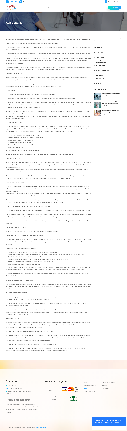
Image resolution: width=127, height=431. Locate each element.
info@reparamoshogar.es (16, 388)
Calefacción (99, 52)
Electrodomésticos (101, 62)
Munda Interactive (41, 427)
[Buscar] (119, 39)
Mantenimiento (100, 75)
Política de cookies (90, 385)
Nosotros (29, 8)
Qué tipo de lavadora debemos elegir (111, 93)
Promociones (60, 8)
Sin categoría (100, 83)
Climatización (100, 57)
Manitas (98, 73)
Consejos (98, 60)
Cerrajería (99, 55)
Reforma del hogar (101, 80)
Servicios (40, 8)
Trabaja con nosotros (18, 399)
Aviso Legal (87, 388)
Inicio (86, 382)
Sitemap (104, 385)
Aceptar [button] (109, 428)
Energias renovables (101, 65)
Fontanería (99, 68)
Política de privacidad (108, 382)
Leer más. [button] (116, 422)
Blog (49, 8)
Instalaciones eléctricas (103, 70)
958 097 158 (13, 2)
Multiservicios (100, 78)
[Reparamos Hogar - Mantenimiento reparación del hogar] (11, 7)
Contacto (114, 7)
